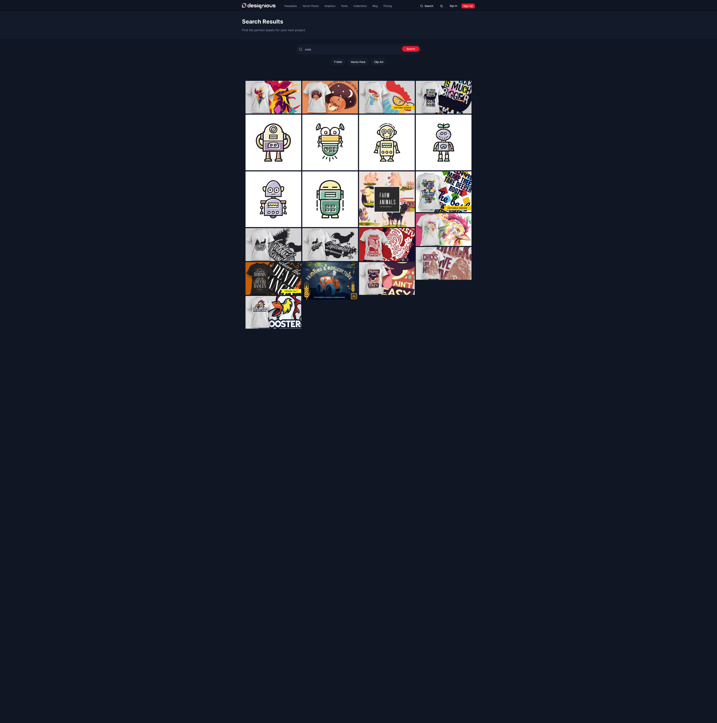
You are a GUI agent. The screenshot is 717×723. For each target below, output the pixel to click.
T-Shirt (338, 61)
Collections (360, 5)
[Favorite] (296, 108)
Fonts (344, 5)
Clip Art (378, 61)
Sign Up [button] (468, 5)
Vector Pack (358, 61)
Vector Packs (310, 5)
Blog (375, 5)
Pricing (388, 5)
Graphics (330, 5)
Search (410, 48)
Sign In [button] (453, 5)
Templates (290, 5)
